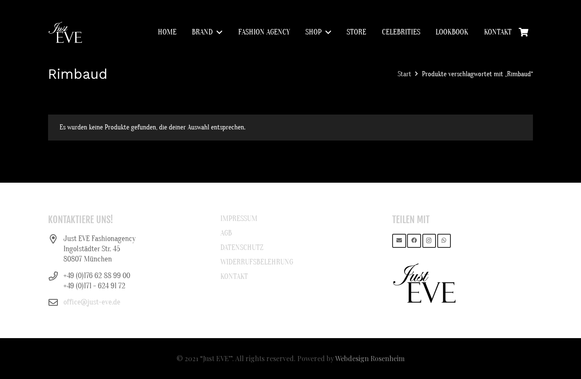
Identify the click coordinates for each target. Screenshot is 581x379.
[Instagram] (429, 241)
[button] (217, 32)
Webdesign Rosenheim (369, 358)
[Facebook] (414, 241)
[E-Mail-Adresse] (399, 241)
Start (404, 74)
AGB (226, 233)
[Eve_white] (65, 32)
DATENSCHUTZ (241, 247)
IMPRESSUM (238, 218)
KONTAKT (234, 276)
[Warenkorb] (523, 32)
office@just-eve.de (91, 302)
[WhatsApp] (444, 241)
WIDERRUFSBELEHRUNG (256, 262)
